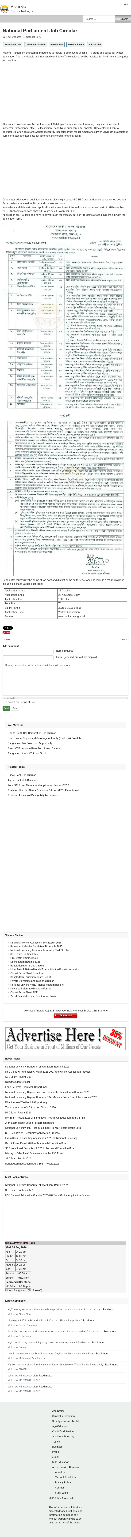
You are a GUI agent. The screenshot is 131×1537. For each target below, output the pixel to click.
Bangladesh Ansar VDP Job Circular (28, 753)
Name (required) (65, 650)
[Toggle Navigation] (3, 19)
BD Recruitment (76, 44)
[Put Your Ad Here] (65, 1038)
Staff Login (61, 1492)
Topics (56, 1441)
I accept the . (20, 702)
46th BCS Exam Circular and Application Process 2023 (38, 785)
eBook (55, 1456)
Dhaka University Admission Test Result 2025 (36, 942)
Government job (13, 44)
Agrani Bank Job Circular (22, 780)
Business (57, 1446)
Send (6, 708)
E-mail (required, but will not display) (76, 657)
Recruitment (56, 44)
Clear (15, 708)
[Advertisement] (65, 93)
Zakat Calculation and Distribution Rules (33, 996)
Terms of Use (27, 702)
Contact (59, 1487)
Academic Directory (63, 1436)
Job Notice (58, 1411)
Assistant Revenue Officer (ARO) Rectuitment (33, 795)
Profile (55, 1451)
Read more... (110, 1309)
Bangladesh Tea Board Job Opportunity (30, 743)
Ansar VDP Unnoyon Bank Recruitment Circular (34, 748)
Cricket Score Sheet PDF (24, 992)
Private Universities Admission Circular (32, 980)
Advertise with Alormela (65, 1467)
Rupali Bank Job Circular (22, 775)
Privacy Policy (63, 1482)
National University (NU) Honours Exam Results (37, 984)
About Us (60, 1472)
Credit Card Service (62, 1431)
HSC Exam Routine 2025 (24, 957)
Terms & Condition (65, 1477)
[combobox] (99, 19)
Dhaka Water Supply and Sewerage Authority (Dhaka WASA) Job (44, 738)
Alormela (18, 6)
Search (124, 18)
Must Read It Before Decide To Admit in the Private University (44, 969)
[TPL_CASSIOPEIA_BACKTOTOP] (125, 1531)
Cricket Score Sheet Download (27, 973)
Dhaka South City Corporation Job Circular (32, 733)
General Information (63, 1416)
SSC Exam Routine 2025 (24, 954)
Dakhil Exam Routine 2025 (25, 961)
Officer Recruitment (36, 44)
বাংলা (126, 4)
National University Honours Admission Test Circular (39, 950)
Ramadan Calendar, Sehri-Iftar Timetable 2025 (36, 946)
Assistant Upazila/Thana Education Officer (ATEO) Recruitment (43, 790)
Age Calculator (60, 1426)
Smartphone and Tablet (65, 1421)
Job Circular (95, 44)
